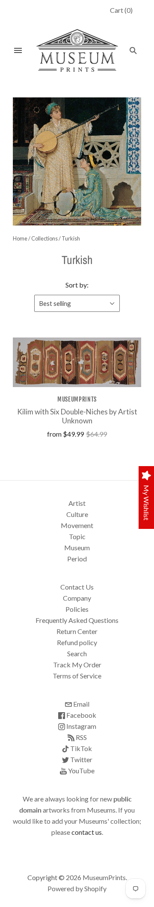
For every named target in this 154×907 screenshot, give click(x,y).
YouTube (81, 770)
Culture (77, 514)
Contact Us (77, 587)
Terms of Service (77, 676)
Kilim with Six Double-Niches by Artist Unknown (77, 416)
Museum (77, 547)
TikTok (80, 748)
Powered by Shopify (77, 888)
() (121, 10)
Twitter (80, 759)
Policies (77, 609)
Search (77, 653)
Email (80, 704)
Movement (77, 525)
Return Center (77, 631)
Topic (77, 536)
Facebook (80, 715)
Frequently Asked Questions (77, 620)
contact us (86, 832)
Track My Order (77, 664)
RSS (80, 737)
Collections (44, 238)
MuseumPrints (77, 399)
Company (77, 598)
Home (20, 238)
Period (77, 559)
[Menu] (18, 50)
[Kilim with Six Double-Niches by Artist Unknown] (77, 362)
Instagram (80, 726)
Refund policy (77, 642)
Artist (77, 503)
